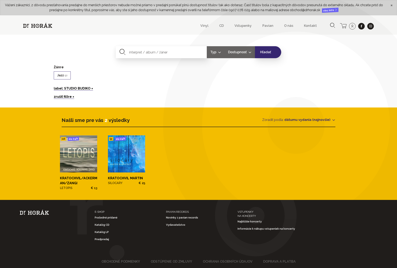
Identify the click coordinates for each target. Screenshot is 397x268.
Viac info (329, 10)
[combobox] (161, 52)
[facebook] (361, 26)
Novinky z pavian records (182, 217)
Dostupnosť (238, 52)
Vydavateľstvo (175, 224)
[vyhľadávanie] (332, 25)
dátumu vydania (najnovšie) (307, 120)
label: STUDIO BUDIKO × (73, 88)
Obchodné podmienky (121, 261)
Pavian (267, 26)
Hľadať (265, 52)
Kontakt (310, 26)
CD (221, 26)
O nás (288, 26)
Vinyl (204, 26)
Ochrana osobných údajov (227, 261)
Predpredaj (102, 239)
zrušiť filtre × (64, 97)
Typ (213, 52)
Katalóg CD (102, 224)
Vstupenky (243, 26)
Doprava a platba (279, 261)
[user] (352, 26)
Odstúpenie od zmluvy (171, 261)
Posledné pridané (106, 217)
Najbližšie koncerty (250, 221)
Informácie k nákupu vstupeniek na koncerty (266, 228)
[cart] (343, 25)
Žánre (59, 67)
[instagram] (370, 26)
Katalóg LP (102, 232)
